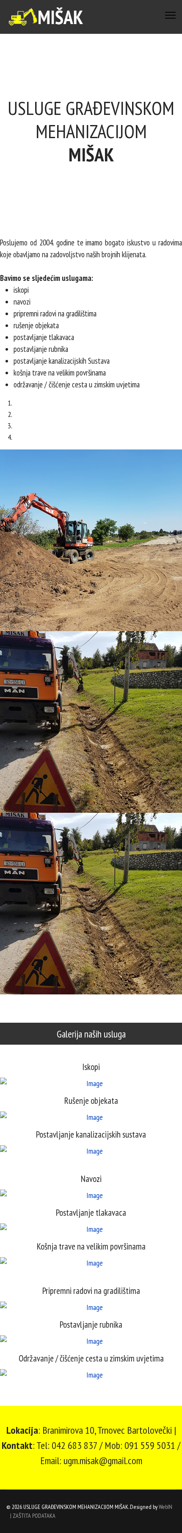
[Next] (9, 1000)
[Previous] (3, 1000)
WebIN (165, 1507)
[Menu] (170, 15)
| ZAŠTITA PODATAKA (32, 1515)
